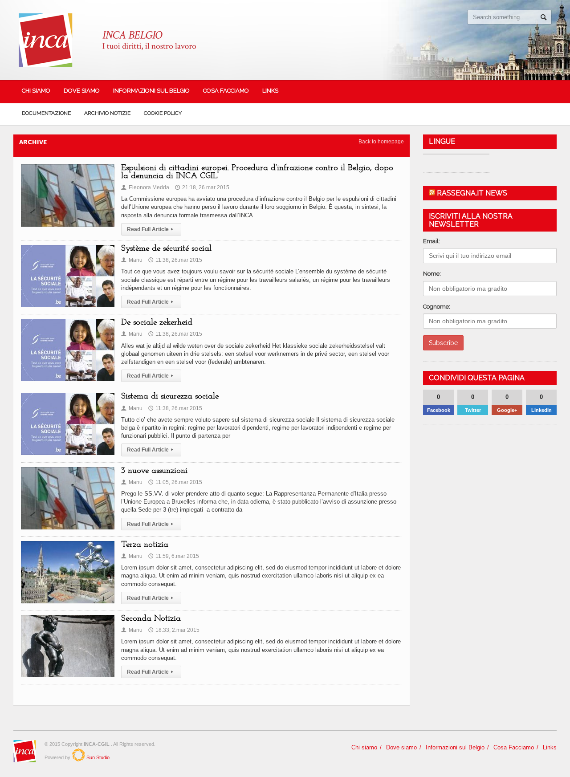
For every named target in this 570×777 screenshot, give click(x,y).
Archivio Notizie (107, 113)
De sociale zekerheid (156, 322)
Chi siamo (36, 90)
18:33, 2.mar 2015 (174, 630)
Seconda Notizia (151, 618)
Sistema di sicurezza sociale (170, 396)
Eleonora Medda (145, 187)
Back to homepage (381, 141)
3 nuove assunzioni (154, 471)
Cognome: (436, 306)
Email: (431, 241)
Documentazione (46, 113)
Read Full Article (150, 229)
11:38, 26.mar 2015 (175, 260)
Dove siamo (82, 90)
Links (270, 90)
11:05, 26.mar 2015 (175, 482)
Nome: (432, 273)
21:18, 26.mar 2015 (202, 187)
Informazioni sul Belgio (151, 90)
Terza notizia (144, 545)
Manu (131, 260)
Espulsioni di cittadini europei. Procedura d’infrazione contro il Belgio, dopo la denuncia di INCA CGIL (257, 172)
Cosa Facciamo (226, 90)
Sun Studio (97, 757)
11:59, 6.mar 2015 (173, 556)
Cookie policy (163, 113)
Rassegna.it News (472, 193)
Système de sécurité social (166, 248)
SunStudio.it (78, 754)
